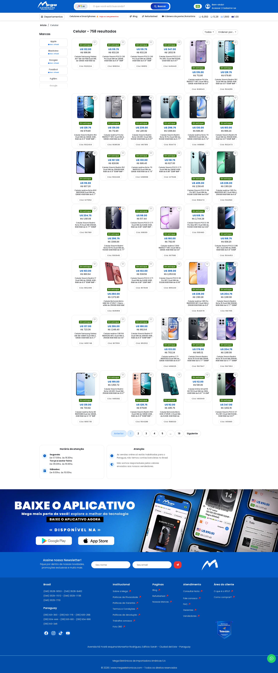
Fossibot (54, 71)
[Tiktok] (61, 634)
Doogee (54, 61)
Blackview (53, 52)
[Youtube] (68, 634)
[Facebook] (47, 634)
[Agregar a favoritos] (94, 42)
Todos (208, 32)
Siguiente (192, 433)
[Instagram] (54, 634)
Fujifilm (53, 78)
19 (179, 433)
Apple (54, 43)
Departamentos (53, 16)
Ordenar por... (226, 32)
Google (53, 85)
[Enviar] (178, 564)
